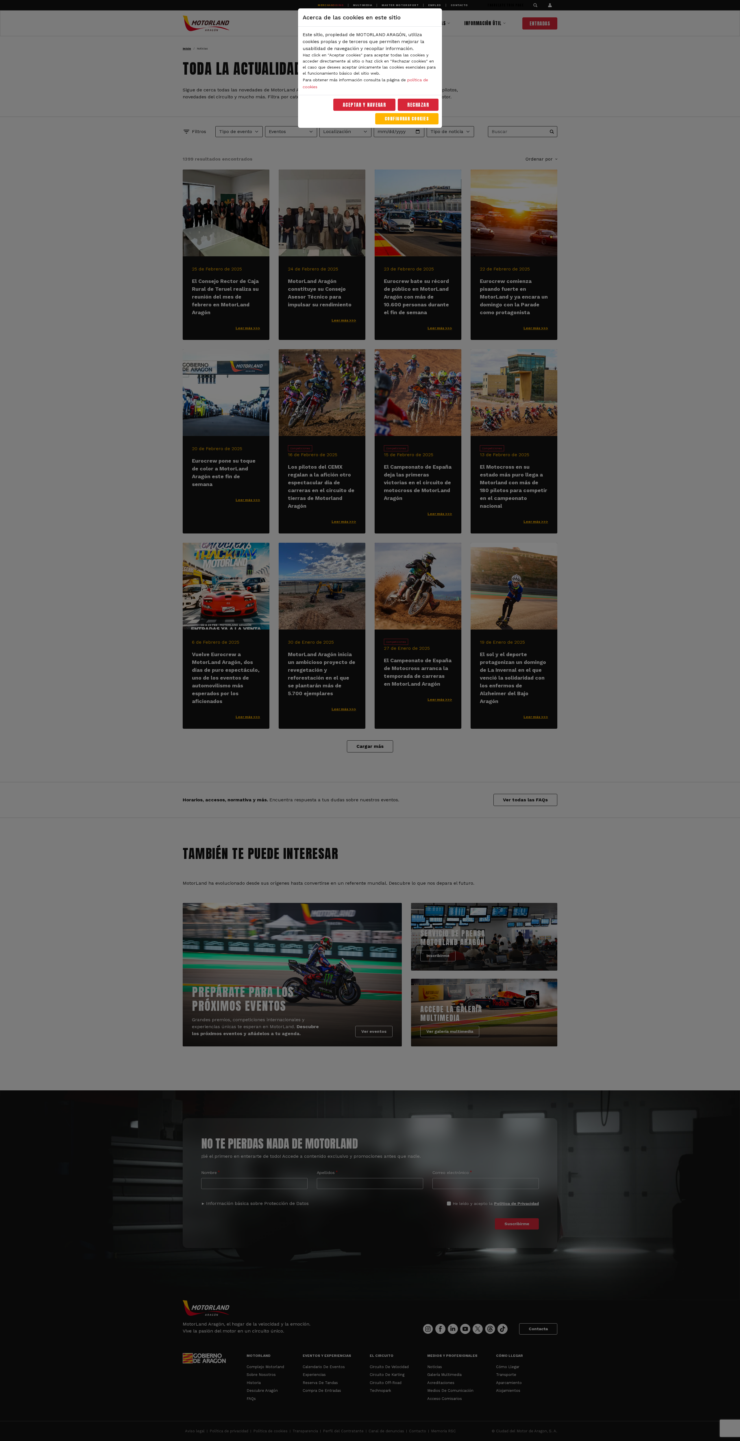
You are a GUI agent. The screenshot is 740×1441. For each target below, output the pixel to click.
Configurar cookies (407, 119)
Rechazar (418, 104)
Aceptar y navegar (364, 104)
